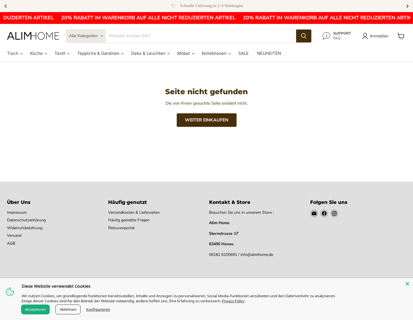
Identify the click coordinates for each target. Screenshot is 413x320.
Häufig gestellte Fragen (128, 220)
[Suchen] (303, 36)
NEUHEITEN (269, 53)
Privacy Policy (233, 300)
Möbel (184, 53)
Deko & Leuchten (149, 53)
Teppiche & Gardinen (99, 53)
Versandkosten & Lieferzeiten (134, 212)
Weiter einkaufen (206, 120)
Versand (14, 235)
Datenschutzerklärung (26, 220)
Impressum (17, 212)
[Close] (407, 284)
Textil (61, 53)
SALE (243, 53)
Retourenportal (121, 228)
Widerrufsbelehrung (24, 228)
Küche (37, 53)
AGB (11, 243)
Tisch (13, 53)
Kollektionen (215, 53)
